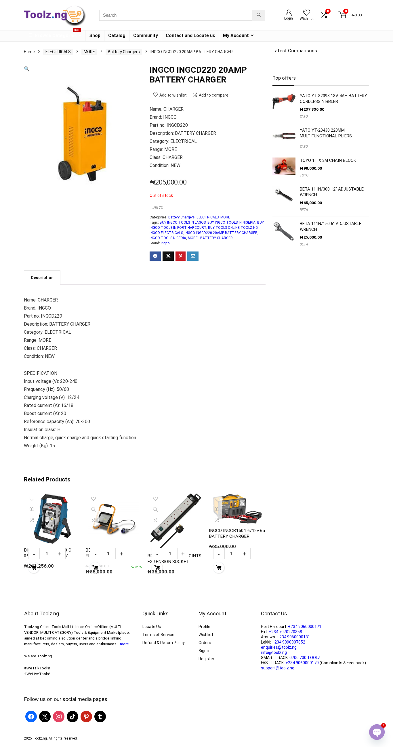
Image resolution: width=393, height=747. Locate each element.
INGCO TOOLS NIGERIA (168, 238)
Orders (205, 642)
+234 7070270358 (285, 631)
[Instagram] (58, 716)
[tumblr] (100, 716)
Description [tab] (42, 277)
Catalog (116, 35)
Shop (94, 35)
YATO (304, 116)
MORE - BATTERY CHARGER (210, 238)
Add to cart (33, 567)
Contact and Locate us (190, 35)
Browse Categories (57, 34)
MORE (89, 51)
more (124, 644)
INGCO (157, 207)
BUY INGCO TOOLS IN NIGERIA (231, 222)
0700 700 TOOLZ (304, 657)
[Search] (258, 15)
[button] (27, 69)
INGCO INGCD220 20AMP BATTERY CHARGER (221, 233)
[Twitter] (45, 716)
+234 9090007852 (288, 642)
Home (29, 51)
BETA (304, 210)
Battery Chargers (124, 51)
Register (206, 658)
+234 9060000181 (293, 637)
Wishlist (206, 634)
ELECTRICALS (58, 51)
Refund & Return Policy (163, 642)
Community (145, 35)
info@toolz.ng (274, 652)
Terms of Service (158, 634)
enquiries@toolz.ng (279, 647)
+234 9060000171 (304, 626)
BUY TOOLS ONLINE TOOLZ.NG (233, 228)
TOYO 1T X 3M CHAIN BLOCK (328, 160)
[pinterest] (86, 716)
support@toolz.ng (277, 668)
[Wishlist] (306, 13)
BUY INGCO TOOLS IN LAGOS (183, 222)
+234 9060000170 (302, 662)
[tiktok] (72, 716)
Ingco (165, 243)
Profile (204, 626)
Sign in (205, 650)
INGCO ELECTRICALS (166, 233)
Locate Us (151, 626)
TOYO (304, 175)
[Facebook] (31, 716)
